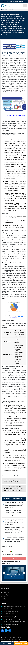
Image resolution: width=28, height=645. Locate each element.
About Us (3, 591)
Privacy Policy (4, 595)
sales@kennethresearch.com (20, 1)
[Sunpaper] (6, 6)
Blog (2, 600)
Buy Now (15, 558)
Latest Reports (4, 598)
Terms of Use (9, 639)
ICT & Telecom (9, 9)
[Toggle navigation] (25, 5)
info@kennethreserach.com (11, 611)
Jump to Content (7, 643)
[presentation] (4, 573)
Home (2, 9)
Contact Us (3, 596)
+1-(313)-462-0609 (7, 1)
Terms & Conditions (5, 593)
